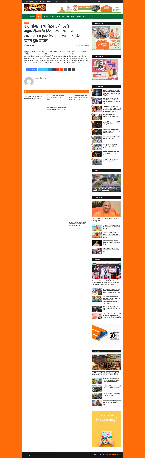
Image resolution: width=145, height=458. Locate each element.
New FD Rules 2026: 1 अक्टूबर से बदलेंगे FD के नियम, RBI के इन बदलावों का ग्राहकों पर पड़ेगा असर (111, 290)
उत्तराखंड (39, 16)
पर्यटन (72, 16)
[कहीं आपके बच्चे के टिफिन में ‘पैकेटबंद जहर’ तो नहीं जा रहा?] (97, 117)
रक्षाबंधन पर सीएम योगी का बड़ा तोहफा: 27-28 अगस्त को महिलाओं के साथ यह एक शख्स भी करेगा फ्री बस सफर (111, 235)
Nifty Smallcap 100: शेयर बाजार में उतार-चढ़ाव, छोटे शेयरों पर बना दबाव (111, 308)
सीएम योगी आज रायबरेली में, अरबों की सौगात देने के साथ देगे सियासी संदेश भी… (111, 226)
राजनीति (52, 16)
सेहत (67, 16)
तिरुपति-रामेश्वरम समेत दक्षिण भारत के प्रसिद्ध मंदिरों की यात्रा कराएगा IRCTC (112, 402)
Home (42, 1)
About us (47, 1)
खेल (63, 16)
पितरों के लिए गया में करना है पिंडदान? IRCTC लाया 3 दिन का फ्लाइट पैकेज (105, 373)
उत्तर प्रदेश (46, 16)
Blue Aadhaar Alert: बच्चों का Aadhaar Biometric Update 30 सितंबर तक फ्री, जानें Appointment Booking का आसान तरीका (111, 300)
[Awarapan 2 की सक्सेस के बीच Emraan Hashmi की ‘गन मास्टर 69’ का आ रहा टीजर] (97, 132)
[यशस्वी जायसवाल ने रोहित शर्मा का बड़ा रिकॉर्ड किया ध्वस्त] (97, 139)
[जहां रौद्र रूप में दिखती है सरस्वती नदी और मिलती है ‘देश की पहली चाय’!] (97, 388)
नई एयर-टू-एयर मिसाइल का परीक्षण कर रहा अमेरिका (110, 160)
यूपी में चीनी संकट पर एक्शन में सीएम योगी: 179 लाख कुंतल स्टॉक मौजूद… (111, 242)
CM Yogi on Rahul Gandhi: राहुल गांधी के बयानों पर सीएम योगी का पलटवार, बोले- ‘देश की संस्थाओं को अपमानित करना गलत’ (112, 109)
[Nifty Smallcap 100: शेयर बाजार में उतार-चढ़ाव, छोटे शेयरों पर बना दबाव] (97, 309)
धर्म (83, 16)
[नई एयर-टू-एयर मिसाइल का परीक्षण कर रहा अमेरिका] (97, 162)
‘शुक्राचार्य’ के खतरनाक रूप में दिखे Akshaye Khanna (111, 123)
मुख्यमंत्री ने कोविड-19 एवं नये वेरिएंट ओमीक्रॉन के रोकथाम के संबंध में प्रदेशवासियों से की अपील (78, 223)
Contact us (64, 1)
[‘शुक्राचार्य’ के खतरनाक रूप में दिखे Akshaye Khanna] (97, 124)
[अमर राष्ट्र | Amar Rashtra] (35, 7)
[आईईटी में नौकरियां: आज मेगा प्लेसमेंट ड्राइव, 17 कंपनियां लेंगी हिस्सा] (97, 251)
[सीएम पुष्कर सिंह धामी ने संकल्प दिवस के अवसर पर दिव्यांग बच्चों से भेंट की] (56, 100)
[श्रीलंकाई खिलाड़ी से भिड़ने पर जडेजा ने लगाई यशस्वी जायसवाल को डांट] (97, 147)
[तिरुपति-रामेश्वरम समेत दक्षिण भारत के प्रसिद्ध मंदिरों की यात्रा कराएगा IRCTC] (97, 403)
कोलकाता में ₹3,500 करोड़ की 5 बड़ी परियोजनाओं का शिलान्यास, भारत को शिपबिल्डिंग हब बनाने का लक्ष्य (111, 100)
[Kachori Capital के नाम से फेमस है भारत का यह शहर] (97, 396)
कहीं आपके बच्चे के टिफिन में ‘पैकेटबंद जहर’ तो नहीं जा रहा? (110, 115)
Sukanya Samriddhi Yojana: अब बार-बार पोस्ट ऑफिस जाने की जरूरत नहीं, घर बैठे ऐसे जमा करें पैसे (112, 315)
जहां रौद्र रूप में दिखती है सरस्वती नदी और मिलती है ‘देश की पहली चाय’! (112, 387)
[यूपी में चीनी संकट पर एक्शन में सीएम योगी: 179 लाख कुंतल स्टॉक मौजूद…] (97, 243)
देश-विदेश (32, 16)
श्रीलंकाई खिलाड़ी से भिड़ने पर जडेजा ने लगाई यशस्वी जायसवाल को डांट (111, 146)
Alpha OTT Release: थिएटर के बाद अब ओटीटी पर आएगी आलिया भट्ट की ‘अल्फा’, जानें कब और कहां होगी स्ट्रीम (111, 92)
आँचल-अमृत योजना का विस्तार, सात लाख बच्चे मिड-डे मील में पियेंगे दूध (33, 97)
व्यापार (58, 16)
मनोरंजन (78, 16)
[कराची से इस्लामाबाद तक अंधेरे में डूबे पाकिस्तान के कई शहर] (97, 154)
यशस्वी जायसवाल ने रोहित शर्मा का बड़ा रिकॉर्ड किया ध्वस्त (111, 138)
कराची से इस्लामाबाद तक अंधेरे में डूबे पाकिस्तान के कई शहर (111, 152)
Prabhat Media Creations (114, 454)
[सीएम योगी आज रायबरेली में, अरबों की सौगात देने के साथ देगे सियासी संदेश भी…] (97, 228)
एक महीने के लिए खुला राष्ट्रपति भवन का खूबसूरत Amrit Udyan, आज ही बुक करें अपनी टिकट (111, 380)
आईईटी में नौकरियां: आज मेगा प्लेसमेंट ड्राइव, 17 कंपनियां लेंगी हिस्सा (111, 250)
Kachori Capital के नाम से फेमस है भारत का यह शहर (111, 394)
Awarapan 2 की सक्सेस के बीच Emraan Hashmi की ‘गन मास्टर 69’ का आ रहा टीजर (111, 131)
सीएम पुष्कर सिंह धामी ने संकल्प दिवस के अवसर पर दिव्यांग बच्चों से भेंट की (56, 108)
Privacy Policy (55, 1)
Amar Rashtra (30, 45)
